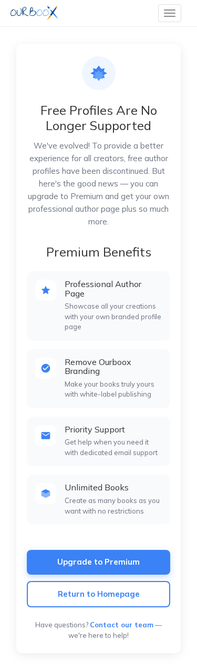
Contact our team (121, 624)
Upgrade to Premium (98, 562)
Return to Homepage (99, 594)
